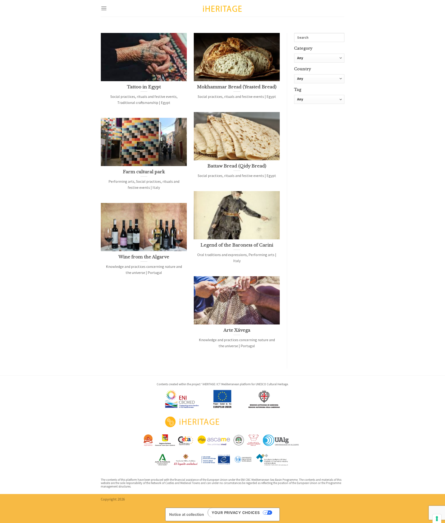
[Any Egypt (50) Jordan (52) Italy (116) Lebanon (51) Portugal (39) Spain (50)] (319, 78)
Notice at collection (186, 514)
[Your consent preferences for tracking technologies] (436, 518)
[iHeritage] (222, 8)
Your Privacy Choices (236, 512)
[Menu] (104, 8)
